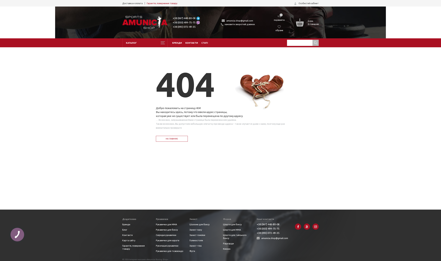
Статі (204, 43)
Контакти (191, 43)
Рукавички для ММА (166, 224)
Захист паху (195, 230)
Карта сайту (128, 240)
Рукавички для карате (167, 240)
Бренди (177, 43)
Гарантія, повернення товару (162, 3)
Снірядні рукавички (166, 235)
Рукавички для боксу (167, 230)
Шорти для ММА (232, 230)
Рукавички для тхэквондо (169, 251)
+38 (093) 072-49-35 (184, 26)
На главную (172, 139)
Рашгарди (228, 243)
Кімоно (226, 249)
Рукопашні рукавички (167, 245)
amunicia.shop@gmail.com (239, 20)
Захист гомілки (197, 235)
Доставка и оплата (132, 3)
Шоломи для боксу (199, 224)
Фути (192, 251)
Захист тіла (195, 245)
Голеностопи (196, 240)
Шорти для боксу (232, 224)
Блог (124, 230)
